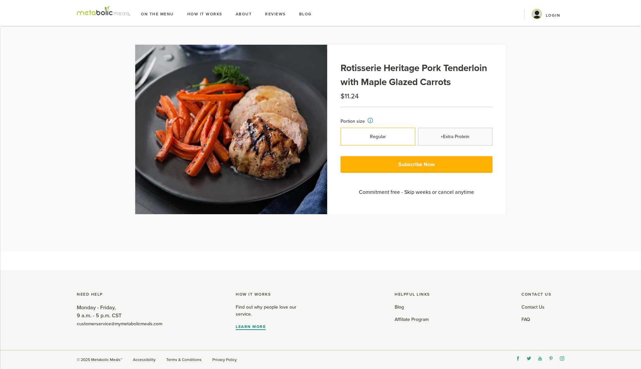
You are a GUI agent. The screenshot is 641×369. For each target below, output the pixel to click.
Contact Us (533, 307)
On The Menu (157, 14)
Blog (305, 14)
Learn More (251, 326)
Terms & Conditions (184, 359)
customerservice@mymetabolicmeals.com (119, 324)
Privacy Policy (224, 359)
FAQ (525, 319)
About (244, 14)
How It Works (204, 14)
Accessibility (144, 359)
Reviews (275, 14)
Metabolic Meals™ (106, 359)
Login (553, 15)
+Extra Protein (455, 136)
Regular (378, 136)
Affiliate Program (412, 319)
